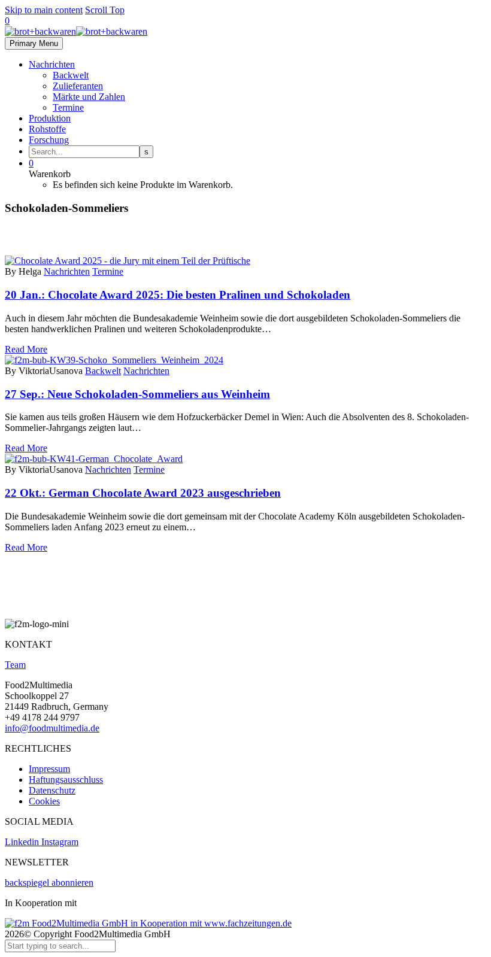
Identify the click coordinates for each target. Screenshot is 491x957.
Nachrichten (52, 64)
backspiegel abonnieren (49, 882)
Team (15, 665)
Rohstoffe (47, 129)
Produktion (50, 118)
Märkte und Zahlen (89, 97)
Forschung (49, 140)
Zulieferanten (78, 86)
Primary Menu (34, 43)
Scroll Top (105, 10)
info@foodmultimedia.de (52, 728)
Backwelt (71, 75)
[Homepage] (76, 31)
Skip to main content (44, 10)
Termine (68, 107)
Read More (26, 349)
